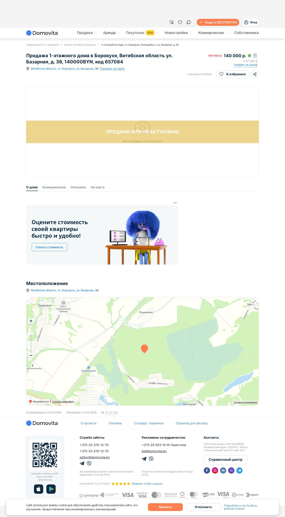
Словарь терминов (148, 423)
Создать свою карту (63, 401)
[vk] (223, 470)
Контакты (211, 437)
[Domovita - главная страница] (42, 33)
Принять (165, 507)
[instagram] (215, 470)
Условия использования (245, 402)
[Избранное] (180, 22)
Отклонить (203, 507)
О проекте (88, 423)
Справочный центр (225, 459)
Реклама (115, 423)
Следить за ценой (245, 64)
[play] (51, 489)
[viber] (231, 470)
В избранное (236, 74)
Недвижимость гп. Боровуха (42, 44)
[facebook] (207, 470)
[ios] (38, 489)
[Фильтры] (171, 22)
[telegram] (239, 470)
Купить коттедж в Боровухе (80, 44)
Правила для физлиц (192, 423)
